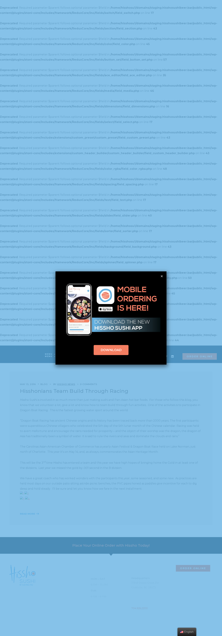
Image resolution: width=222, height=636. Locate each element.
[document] (111, 318)
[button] (111, 350)
